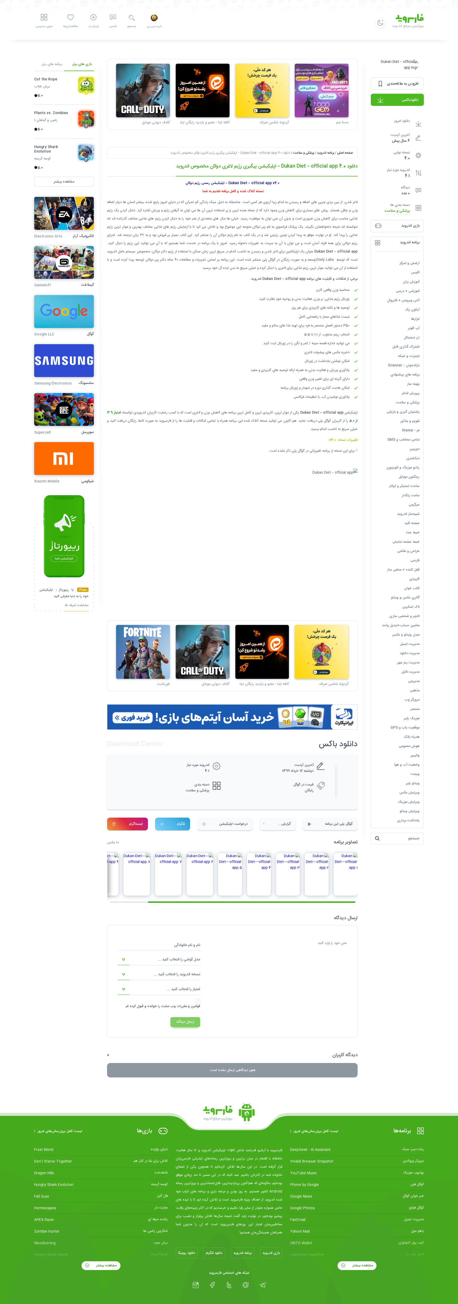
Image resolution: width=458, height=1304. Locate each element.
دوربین (414, 449)
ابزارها (415, 319)
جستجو (131, 26)
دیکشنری (413, 458)
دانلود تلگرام (214, 1253)
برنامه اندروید (325, 153)
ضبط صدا (413, 533)
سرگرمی (414, 505)
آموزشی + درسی (408, 291)
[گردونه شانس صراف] (262, 91)
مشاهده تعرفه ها (77, 606)
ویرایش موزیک (409, 802)
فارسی (415, 560)
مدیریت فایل (411, 672)
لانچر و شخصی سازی (404, 616)
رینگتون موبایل (409, 477)
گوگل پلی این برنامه (339, 824)
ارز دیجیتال (412, 337)
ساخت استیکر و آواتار (404, 486)
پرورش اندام (411, 393)
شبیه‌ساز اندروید (408, 514)
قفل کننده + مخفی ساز (403, 570)
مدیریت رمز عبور (408, 663)
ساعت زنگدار (411, 495)
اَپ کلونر (414, 328)
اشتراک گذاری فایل (406, 347)
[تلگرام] (262, 1285)
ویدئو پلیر (413, 783)
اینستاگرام (136, 824)
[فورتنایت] (143, 652)
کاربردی (414, 579)
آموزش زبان (411, 282)
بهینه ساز (413, 384)
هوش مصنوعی (409, 746)
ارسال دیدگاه (185, 1022)
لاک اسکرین (411, 607)
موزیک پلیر (412, 718)
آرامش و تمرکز (410, 263)
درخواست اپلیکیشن (233, 824)
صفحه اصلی (345, 153)
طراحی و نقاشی (408, 551)
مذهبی (415, 690)
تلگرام (181, 824)
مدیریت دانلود (410, 653)
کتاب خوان (412, 588)
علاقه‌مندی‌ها (70, 26)
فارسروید (165, 421)
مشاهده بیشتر (362, 1265)
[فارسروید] (229, 1113)
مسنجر (415, 709)
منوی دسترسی (44, 26)
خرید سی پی (154, 26)
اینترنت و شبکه (409, 356)
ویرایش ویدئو (410, 811)
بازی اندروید (271, 1253)
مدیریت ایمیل (410, 644)
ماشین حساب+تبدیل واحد (401, 625)
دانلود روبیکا (186, 1253)
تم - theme (411, 430)
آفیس (415, 272)
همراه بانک (412, 737)
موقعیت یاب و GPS (405, 728)
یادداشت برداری (408, 820)
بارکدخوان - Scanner (404, 365)
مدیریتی (414, 681)
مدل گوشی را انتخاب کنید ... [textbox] (179, 959)
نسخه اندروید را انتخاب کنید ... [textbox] (177, 974)
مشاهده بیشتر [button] (64, 181)
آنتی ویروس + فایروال (403, 300)
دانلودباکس (410, 100)
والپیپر (415, 755)
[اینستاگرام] (196, 1285)
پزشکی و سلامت (397, 211)
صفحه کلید (412, 523)
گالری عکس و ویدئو (405, 598)
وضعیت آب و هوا (407, 765)
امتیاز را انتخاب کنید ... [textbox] (183, 989)
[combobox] (159, 959)
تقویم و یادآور (410, 421)
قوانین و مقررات (188, 1006)
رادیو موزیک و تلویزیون (403, 467)
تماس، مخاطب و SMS (403, 440)
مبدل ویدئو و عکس (406, 635)
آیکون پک (412, 310)
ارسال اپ (94, 26)
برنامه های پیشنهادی (405, 375)
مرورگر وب (412, 700)
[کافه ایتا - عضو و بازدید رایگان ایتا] (203, 91)
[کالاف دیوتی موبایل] (143, 91)
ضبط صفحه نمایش (406, 542)
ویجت (415, 774)
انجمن (113, 26)
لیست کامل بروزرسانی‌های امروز (315, 1131)
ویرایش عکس (409, 793)
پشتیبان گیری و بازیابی (403, 412)
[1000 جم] (322, 91)
